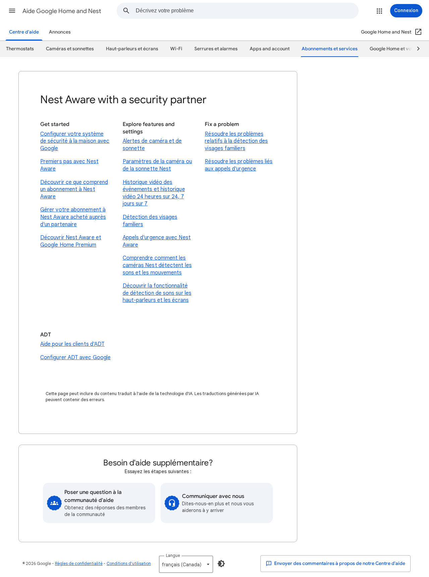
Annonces (60, 32)
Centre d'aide (24, 32)
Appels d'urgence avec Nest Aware (157, 241)
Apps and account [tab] (270, 49)
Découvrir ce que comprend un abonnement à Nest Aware (74, 189)
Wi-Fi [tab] (176, 49)
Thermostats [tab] (20, 49)
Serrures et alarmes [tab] (216, 49)
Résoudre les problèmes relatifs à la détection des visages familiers (236, 141)
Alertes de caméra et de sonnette (152, 145)
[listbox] (186, 564)
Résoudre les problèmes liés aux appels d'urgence (238, 165)
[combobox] (247, 10)
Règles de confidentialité (79, 563)
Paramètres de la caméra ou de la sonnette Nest (157, 165)
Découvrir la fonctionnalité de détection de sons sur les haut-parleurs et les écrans (157, 293)
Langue (173, 555)
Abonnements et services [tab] (330, 49)
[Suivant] (415, 49)
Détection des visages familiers (150, 221)
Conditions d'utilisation (129, 563)
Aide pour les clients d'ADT (72, 344)
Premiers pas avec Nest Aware (69, 165)
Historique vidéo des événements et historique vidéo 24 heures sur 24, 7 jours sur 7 (154, 193)
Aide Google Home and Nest (61, 11)
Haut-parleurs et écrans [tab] (132, 49)
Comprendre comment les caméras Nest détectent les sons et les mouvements (157, 265)
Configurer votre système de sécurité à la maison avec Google (74, 141)
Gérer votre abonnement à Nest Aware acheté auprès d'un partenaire (73, 217)
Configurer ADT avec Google (75, 357)
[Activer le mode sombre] (221, 564)
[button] (12, 11)
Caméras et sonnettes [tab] (70, 49)
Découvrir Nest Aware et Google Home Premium (70, 241)
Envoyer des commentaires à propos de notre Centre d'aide (339, 563)
